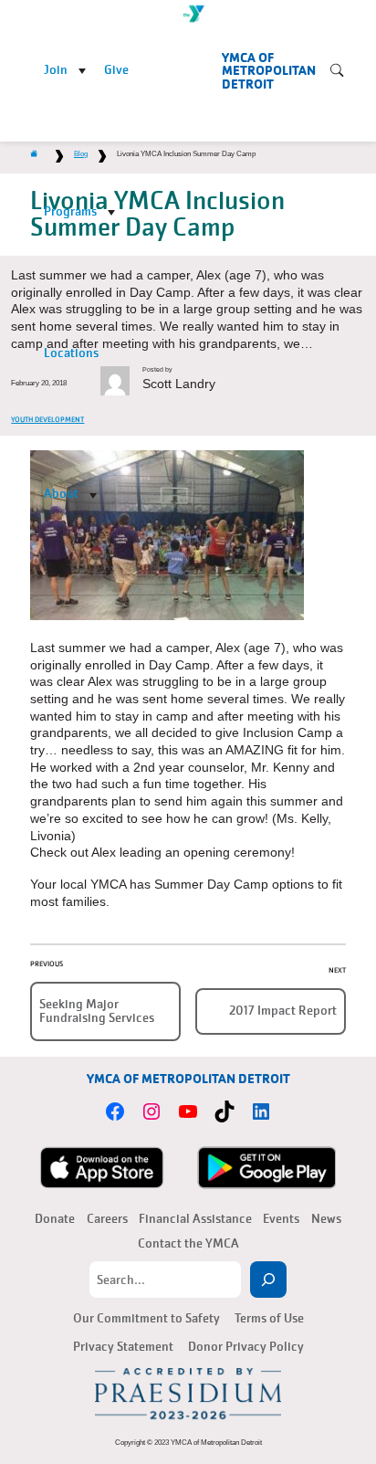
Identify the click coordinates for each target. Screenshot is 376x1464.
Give (116, 70)
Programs (70, 211)
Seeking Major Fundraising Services (96, 1010)
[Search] (268, 1279)
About (61, 493)
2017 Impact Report (283, 1010)
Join (56, 70)
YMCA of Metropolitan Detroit (269, 70)
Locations (71, 353)
